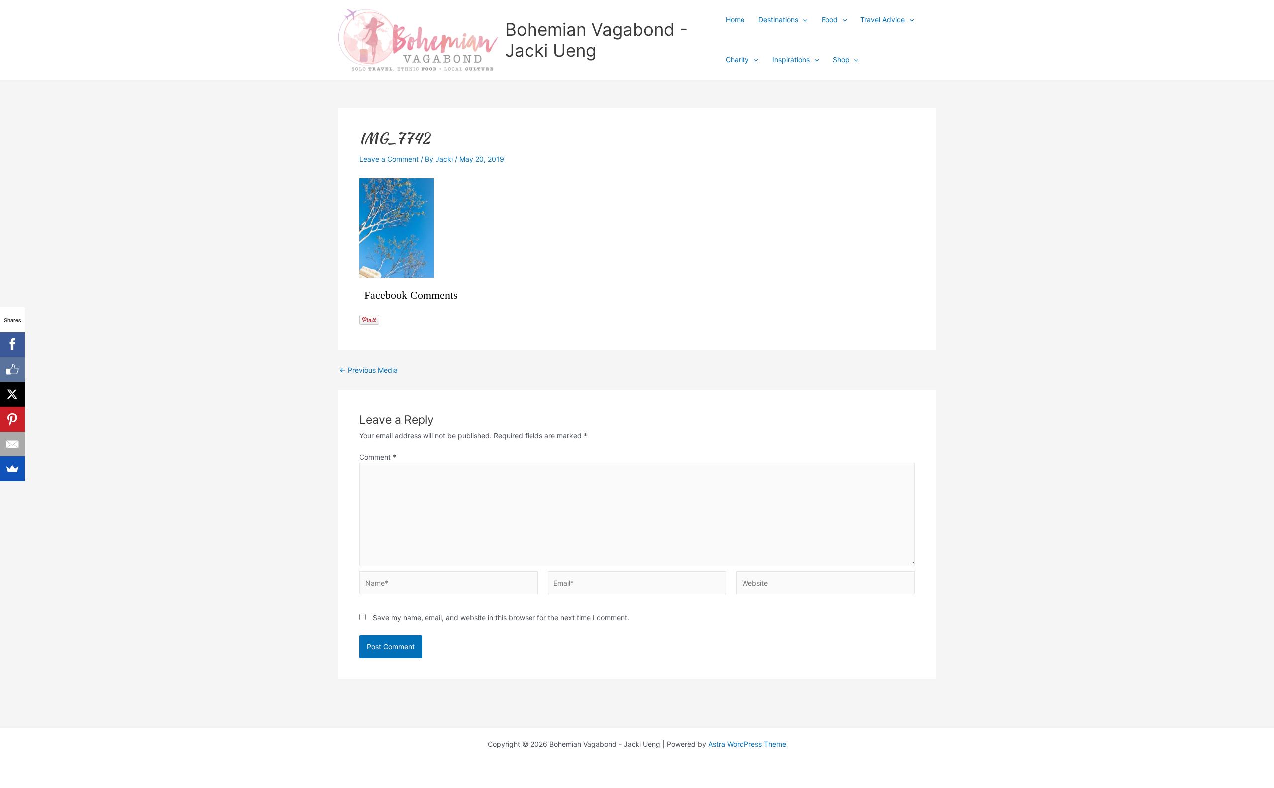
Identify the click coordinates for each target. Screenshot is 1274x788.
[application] (802, 20)
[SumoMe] (12, 468)
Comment (377, 457)
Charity (737, 59)
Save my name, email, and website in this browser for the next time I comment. (501, 617)
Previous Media (368, 370)
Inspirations (791, 59)
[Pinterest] (12, 419)
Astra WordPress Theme (747, 744)
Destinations (778, 19)
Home (735, 19)
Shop (841, 59)
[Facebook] (12, 344)
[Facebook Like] (12, 369)
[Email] (12, 444)
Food (830, 19)
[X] (12, 394)
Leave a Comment (389, 159)
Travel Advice (882, 19)
